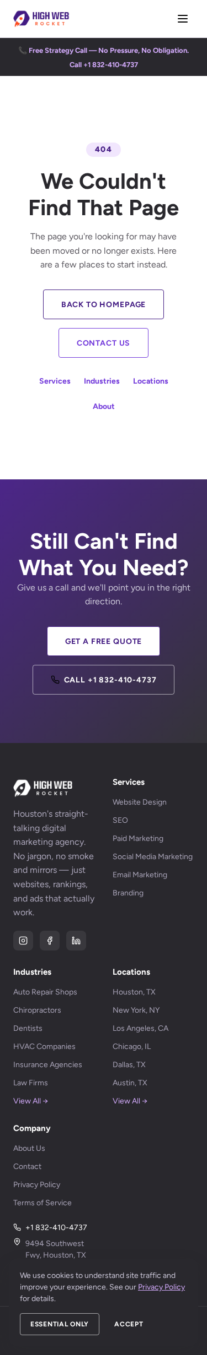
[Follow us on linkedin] (76, 940)
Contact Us (103, 343)
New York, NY (136, 1010)
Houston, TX (134, 992)
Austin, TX (130, 1083)
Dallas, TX (129, 1064)
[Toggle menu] (183, 19)
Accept (128, 1324)
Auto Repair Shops (45, 992)
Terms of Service (42, 1203)
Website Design (140, 802)
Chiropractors (37, 1010)
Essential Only (59, 1324)
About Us (29, 1148)
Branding (128, 893)
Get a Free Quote (103, 641)
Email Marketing (140, 874)
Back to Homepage (103, 304)
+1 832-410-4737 (56, 1227)
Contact (27, 1166)
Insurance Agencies (47, 1064)
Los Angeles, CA (140, 1028)
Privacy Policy (36, 1184)
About (104, 406)
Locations (150, 381)
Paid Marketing (138, 838)
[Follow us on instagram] (23, 940)
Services (55, 381)
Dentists (28, 1028)
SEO (120, 820)
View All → (30, 1101)
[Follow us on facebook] (50, 940)
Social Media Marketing (153, 856)
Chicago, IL (132, 1046)
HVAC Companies (44, 1046)
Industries (102, 381)
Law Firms (30, 1083)
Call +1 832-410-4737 (110, 680)
